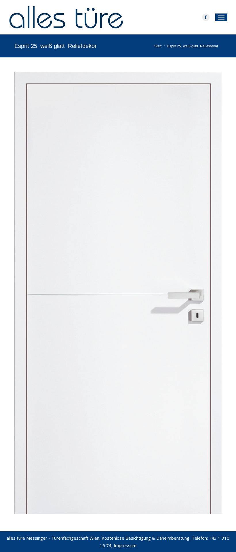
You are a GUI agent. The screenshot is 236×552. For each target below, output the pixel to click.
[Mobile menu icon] (221, 17)
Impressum (125, 545)
